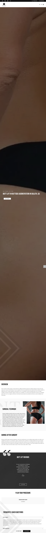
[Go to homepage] (20, 4)
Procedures (6, 191)
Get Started (7, 198)
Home (3, 191)
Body (9, 191)
